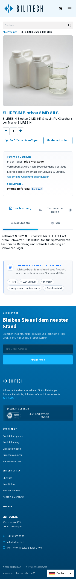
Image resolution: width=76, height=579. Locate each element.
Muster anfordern (58, 140)
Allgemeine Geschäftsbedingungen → (30, 176)
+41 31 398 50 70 (15, 536)
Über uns (7, 478)
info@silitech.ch (15, 542)
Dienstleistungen (12, 449)
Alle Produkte (10, 32)
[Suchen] (69, 25)
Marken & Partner (12, 461)
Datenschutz (22, 573)
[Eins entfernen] (6, 131)
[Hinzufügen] (20, 131)
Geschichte (9, 484)
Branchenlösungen (12, 455)
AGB (33, 573)
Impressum (8, 573)
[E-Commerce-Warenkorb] (60, 8)
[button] (37, 359)
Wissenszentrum (11, 490)
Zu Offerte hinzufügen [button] (24, 140)
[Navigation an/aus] (69, 9)
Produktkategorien (13, 436)
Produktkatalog (11, 442)
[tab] (20, 209)
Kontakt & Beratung (13, 497)
